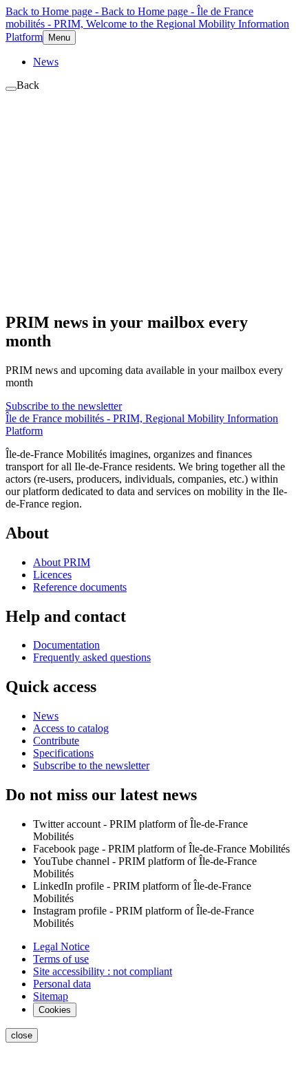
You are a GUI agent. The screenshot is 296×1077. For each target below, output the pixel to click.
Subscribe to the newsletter (64, 406)
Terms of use (61, 959)
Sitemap (50, 996)
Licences (52, 575)
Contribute (56, 740)
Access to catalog (71, 728)
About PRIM (61, 562)
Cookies (55, 1010)
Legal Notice (61, 946)
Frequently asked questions (92, 657)
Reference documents (80, 587)
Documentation (66, 645)
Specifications (63, 753)
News (46, 61)
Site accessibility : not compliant (102, 971)
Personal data (62, 984)
